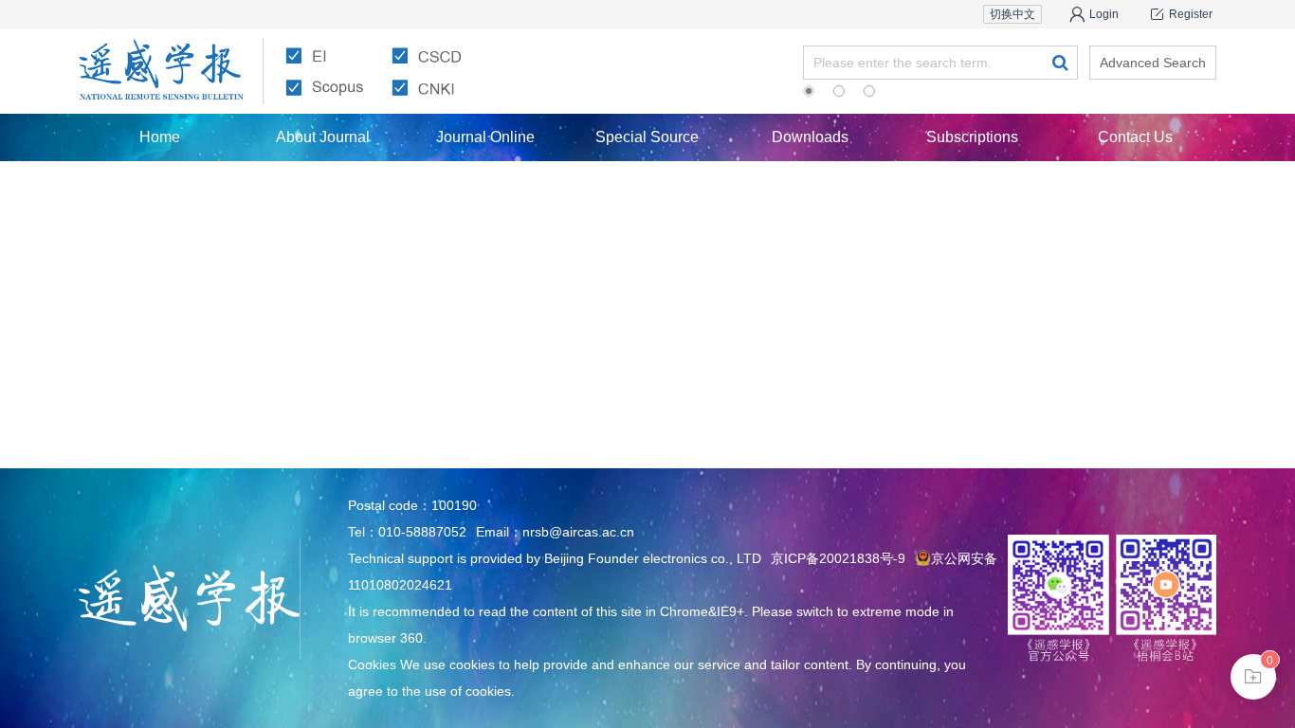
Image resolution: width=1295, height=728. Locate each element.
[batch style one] (1253, 677)
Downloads (810, 137)
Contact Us (1135, 137)
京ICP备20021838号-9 (838, 558)
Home (159, 137)
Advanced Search (1153, 62)
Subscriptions (972, 137)
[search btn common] (1060, 63)
